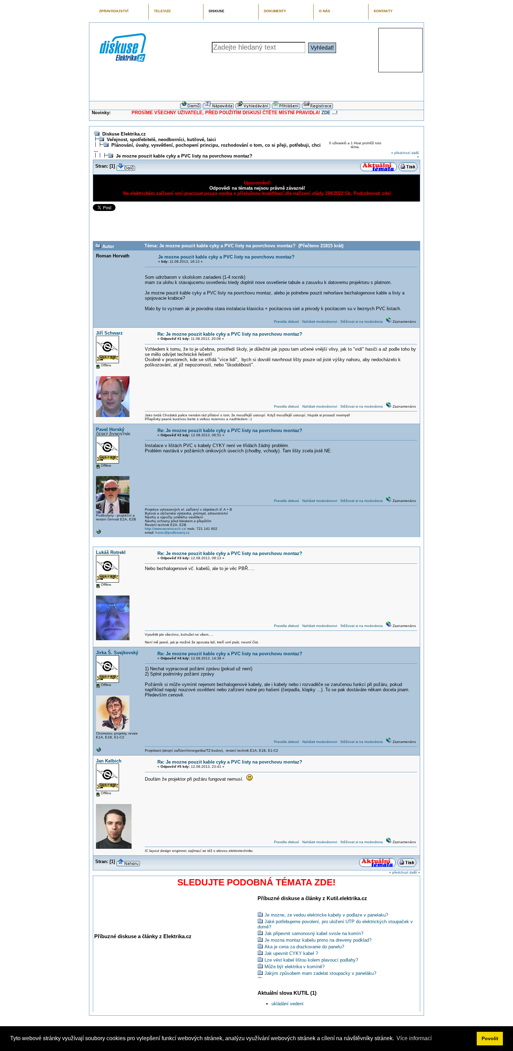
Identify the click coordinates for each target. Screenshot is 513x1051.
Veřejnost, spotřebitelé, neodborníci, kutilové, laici (161, 139)
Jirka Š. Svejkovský (117, 652)
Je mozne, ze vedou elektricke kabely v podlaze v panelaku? (326, 915)
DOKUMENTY (275, 11)
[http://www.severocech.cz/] (99, 533)
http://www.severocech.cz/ (165, 529)
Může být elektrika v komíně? (295, 966)
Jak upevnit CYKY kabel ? (291, 953)
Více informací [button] (414, 1038)
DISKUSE (216, 11)
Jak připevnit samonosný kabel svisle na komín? (314, 933)
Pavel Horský (110, 429)
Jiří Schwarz (109, 333)
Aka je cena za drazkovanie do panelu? (304, 946)
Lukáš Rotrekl (111, 552)
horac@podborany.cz (172, 532)
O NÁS (324, 11)
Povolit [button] (490, 1038)
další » (414, 872)
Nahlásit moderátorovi (319, 321)
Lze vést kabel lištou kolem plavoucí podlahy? (311, 960)
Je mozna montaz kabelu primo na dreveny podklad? (318, 940)
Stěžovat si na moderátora (361, 321)
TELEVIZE (162, 11)
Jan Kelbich (108, 761)
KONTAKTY (383, 11)
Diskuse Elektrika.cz (124, 134)
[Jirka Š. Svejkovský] (99, 751)
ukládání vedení (288, 1003)
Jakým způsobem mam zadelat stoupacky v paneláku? (320, 973)
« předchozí (400, 153)
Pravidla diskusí (286, 321)
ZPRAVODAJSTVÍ (113, 11)
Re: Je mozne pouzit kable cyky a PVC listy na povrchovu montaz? (229, 334)
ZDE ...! (329, 112)
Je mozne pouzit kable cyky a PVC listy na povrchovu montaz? (184, 156)
